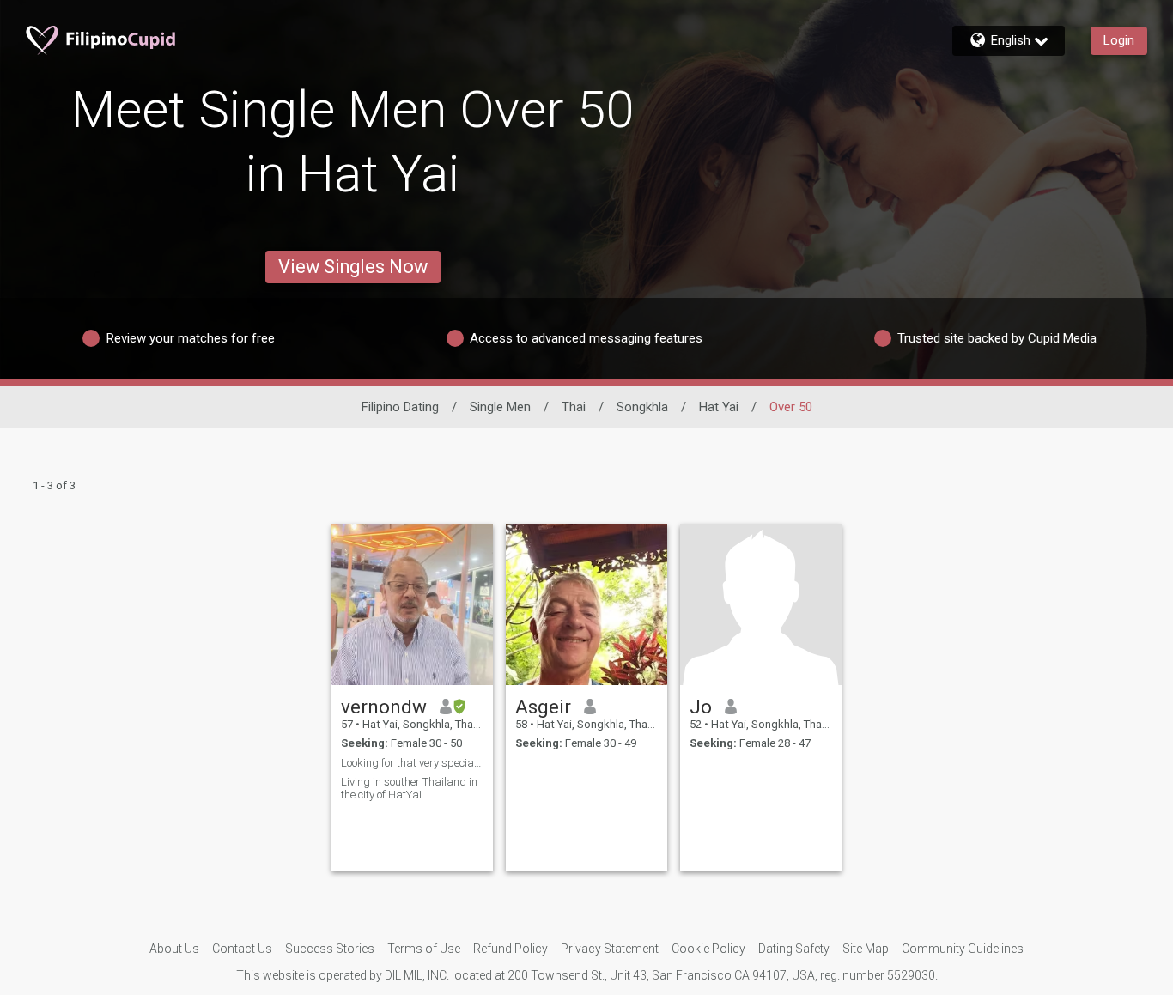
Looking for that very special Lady (412, 762)
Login (1118, 40)
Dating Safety (794, 949)
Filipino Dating (400, 407)
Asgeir (543, 706)
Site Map (865, 949)
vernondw (384, 706)
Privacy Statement (610, 949)
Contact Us (242, 949)
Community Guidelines (963, 949)
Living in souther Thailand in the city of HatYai (409, 788)
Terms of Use (423, 949)
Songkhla (642, 407)
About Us (174, 949)
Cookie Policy (708, 949)
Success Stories (329, 949)
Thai (574, 407)
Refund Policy (510, 949)
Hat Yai (718, 407)
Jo (701, 706)
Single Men (500, 407)
